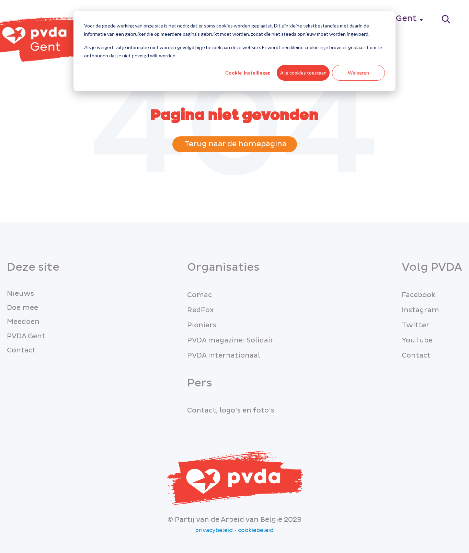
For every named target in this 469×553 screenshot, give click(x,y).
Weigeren (358, 73)
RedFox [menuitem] (200, 310)
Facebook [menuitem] (418, 295)
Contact (21, 350)
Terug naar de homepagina (235, 144)
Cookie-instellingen (248, 73)
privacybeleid (214, 530)
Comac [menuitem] (199, 295)
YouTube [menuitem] (417, 340)
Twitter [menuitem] (416, 325)
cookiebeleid (256, 530)
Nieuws (20, 294)
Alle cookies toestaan (303, 73)
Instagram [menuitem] (420, 310)
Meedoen (23, 322)
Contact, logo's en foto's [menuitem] (230, 410)
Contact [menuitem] (416, 355)
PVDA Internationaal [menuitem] (223, 355)
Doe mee (22, 308)
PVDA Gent (26, 336)
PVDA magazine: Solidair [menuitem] (230, 340)
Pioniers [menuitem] (201, 325)
